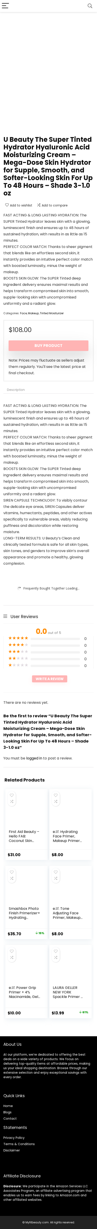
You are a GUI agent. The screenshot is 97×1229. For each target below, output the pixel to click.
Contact (10, 1118)
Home (8, 1106)
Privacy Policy (14, 1137)
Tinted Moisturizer (52, 313)
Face (23, 313)
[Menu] (5, 6)
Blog (6, 1112)
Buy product (48, 345)
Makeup (33, 313)
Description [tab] (16, 390)
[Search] (90, 6)
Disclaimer (11, 1150)
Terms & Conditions (19, 1144)
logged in (34, 758)
